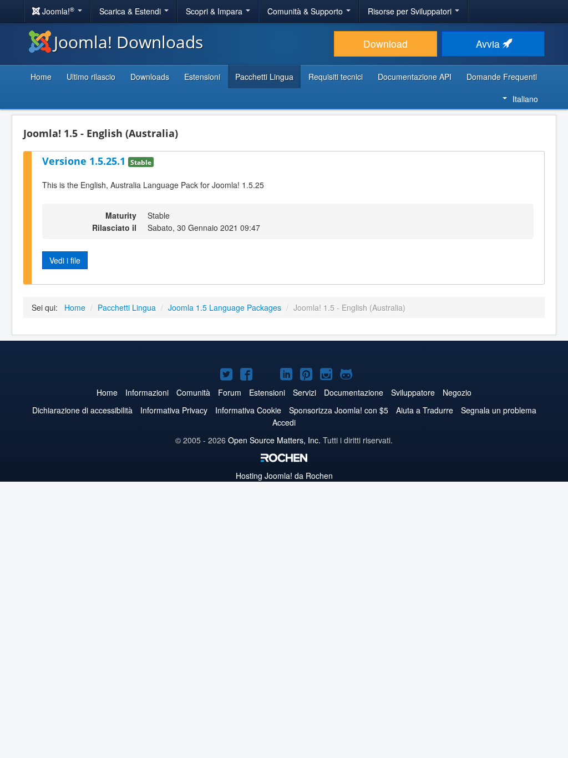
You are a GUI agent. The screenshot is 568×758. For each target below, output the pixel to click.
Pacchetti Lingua (264, 76)
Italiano (525, 98)
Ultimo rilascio (91, 76)
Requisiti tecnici (335, 76)
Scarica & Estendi (131, 11)
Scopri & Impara (215, 11)
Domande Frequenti (501, 76)
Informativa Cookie (248, 410)
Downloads (149, 76)
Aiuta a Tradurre (424, 410)
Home (41, 76)
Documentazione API (415, 76)
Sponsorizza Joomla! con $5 (338, 410)
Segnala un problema (498, 410)
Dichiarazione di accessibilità (82, 410)
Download (385, 43)
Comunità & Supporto (306, 11)
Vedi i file (64, 260)
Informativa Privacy (173, 410)
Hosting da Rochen (284, 475)
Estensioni (202, 76)
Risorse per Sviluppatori (411, 11)
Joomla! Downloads (128, 42)
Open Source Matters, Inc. (274, 440)
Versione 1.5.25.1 (85, 161)
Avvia (489, 43)
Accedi (284, 422)
